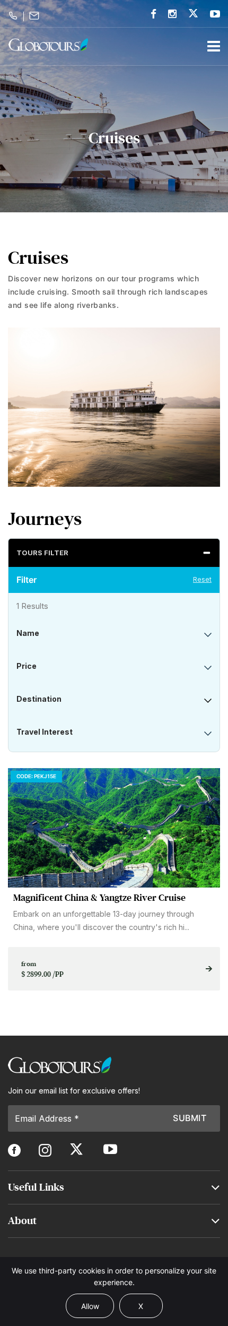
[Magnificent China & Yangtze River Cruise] (114, 828)
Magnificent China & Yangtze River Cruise (99, 897)
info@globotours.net (35, 16)
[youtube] (215, 14)
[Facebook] (153, 14)
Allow (90, 1306)
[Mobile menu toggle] (213, 46)
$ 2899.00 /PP (42, 969)
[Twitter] (193, 13)
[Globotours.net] (59, 1065)
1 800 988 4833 (14, 16)
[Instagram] (172, 14)
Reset (202, 579)
